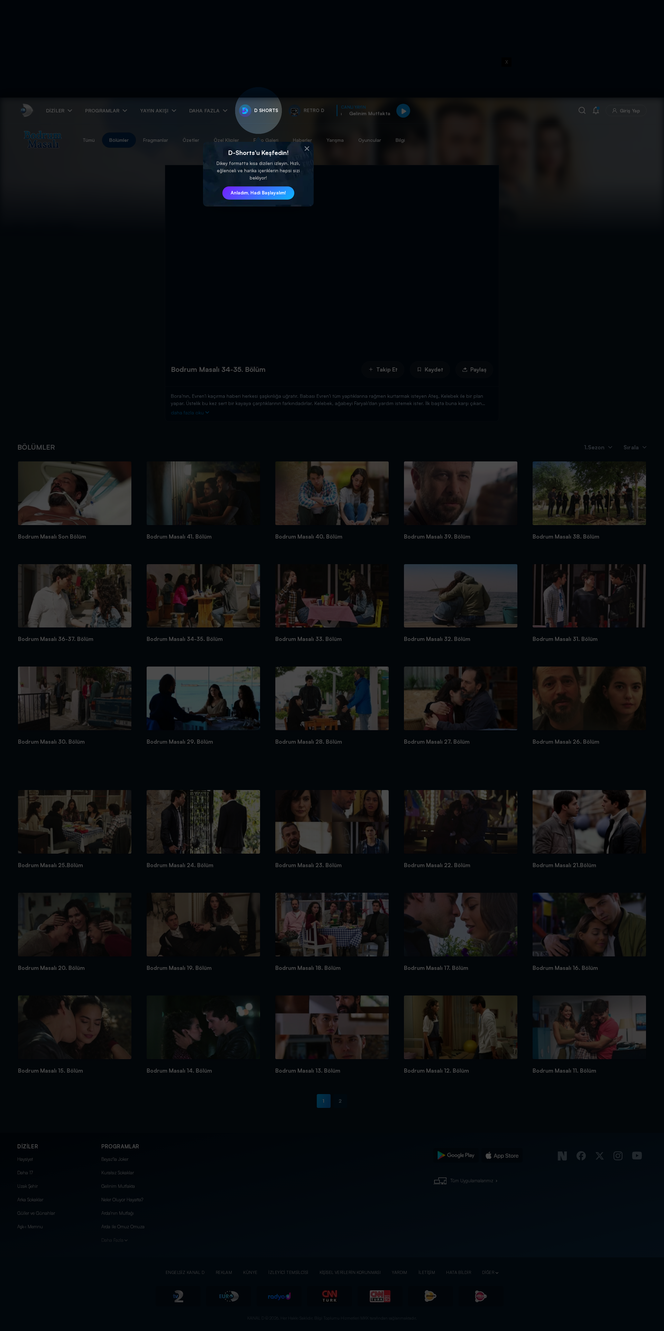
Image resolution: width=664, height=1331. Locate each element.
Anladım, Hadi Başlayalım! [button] (258, 192)
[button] (307, 149)
